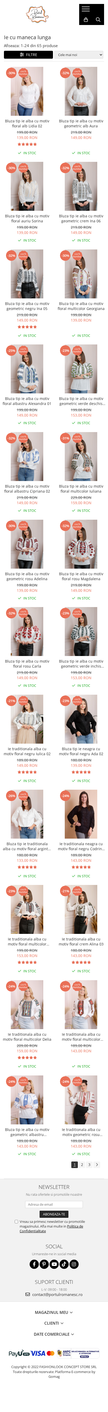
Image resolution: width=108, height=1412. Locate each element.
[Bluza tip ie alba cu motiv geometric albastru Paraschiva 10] (27, 1099)
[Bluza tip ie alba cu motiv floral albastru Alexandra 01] (27, 368)
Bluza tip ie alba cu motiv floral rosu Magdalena (81, 576)
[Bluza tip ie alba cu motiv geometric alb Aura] (81, 91)
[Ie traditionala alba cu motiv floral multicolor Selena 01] (27, 909)
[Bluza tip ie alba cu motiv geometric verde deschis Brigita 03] (81, 368)
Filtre (30, 54)
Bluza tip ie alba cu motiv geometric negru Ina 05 (27, 306)
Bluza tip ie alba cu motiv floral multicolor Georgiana (81, 306)
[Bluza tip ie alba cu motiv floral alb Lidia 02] (27, 91)
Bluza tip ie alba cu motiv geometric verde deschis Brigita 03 (81, 401)
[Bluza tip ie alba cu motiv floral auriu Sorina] (27, 186)
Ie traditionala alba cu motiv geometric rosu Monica (81, 1132)
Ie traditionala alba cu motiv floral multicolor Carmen (81, 1037)
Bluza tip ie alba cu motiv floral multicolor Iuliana (81, 489)
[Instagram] (74, 1264)
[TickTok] (64, 1264)
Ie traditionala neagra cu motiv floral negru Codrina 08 (81, 846)
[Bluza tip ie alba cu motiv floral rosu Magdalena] (81, 544)
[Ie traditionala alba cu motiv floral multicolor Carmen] (81, 1004)
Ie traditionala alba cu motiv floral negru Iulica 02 (27, 751)
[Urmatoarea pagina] (96, 1164)
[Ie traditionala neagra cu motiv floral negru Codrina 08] (81, 814)
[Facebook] (34, 1264)
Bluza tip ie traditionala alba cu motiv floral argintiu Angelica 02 (27, 846)
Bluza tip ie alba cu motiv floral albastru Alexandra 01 (27, 401)
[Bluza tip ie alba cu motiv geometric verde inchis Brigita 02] (81, 631)
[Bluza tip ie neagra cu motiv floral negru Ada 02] (81, 719)
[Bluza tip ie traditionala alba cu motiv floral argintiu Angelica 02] (27, 814)
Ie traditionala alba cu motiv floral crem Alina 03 (81, 942)
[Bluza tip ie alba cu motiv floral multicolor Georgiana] (81, 273)
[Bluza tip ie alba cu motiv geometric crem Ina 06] (81, 186)
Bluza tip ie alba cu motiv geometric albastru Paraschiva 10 (27, 1132)
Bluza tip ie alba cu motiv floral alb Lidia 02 (27, 123)
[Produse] (86, 10)
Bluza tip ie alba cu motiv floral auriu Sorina (27, 218)
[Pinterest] (44, 1264)
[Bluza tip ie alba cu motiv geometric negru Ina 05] (27, 273)
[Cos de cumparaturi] (85, 19)
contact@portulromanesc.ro (57, 1294)
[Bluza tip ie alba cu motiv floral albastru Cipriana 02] (27, 456)
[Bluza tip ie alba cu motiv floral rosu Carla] (27, 631)
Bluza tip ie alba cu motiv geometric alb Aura (81, 123)
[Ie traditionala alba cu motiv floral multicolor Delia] (27, 1004)
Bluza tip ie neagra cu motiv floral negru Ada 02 (81, 751)
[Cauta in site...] (98, 19)
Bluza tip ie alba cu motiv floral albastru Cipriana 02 (27, 489)
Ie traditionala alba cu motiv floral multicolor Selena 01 (27, 942)
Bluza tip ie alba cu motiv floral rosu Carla (27, 664)
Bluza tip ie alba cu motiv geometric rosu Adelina (27, 576)
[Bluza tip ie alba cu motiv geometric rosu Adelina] (27, 544)
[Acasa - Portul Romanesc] (37, 14)
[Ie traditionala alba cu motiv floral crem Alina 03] (81, 909)
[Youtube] (54, 1264)
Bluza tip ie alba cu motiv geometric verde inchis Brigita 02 (81, 664)
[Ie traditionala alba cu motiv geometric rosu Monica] (81, 1099)
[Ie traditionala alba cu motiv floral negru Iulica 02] (27, 719)
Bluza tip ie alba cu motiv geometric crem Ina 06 (81, 218)
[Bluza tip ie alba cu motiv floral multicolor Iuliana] (81, 456)
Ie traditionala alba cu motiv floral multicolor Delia (27, 1037)
